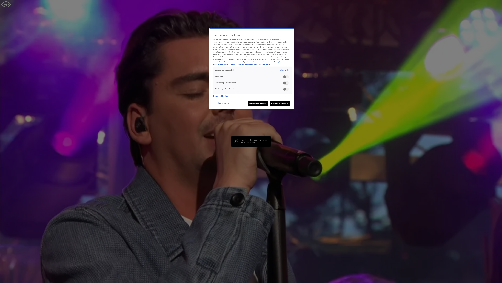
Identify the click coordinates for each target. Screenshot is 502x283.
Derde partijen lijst (220, 96)
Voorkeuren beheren (222, 103)
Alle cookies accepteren (280, 103)
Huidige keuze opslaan (257, 103)
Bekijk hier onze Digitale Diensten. (258, 64)
